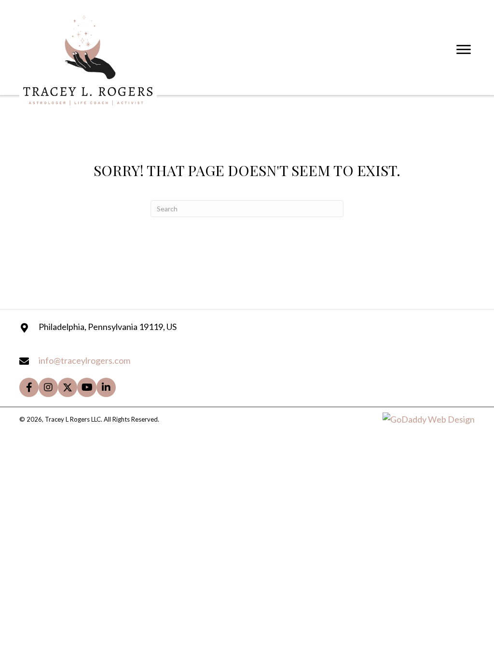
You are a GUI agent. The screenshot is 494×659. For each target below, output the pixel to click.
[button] (29, 387)
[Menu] (464, 49)
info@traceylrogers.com (84, 360)
